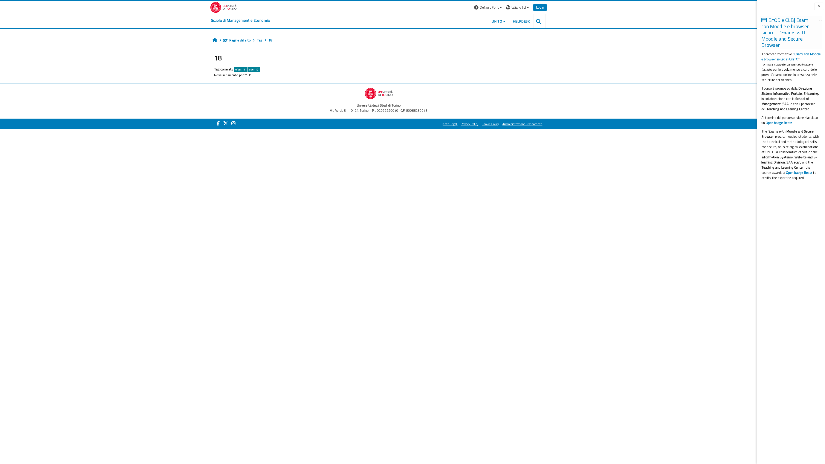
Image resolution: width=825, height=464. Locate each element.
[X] (226, 123)
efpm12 (253, 69)
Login (540, 7)
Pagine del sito (240, 40)
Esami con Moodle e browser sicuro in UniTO (791, 56)
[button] (488, 7)
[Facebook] (218, 123)
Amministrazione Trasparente (522, 124)
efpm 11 (240, 69)
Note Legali (450, 124)
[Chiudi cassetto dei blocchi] (819, 7)
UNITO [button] (497, 21)
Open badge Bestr (799, 172)
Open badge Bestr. (779, 122)
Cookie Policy (490, 124)
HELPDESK (521, 21)
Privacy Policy (469, 124)
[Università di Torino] (223, 6)
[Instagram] (233, 123)
